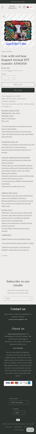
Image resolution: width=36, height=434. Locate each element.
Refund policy (30, 424)
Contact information (19, 429)
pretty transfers (10, 424)
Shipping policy (18, 427)
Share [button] (5, 255)
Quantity (3, 74)
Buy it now (18, 90)
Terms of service (28, 427)
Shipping (10, 70)
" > (11, 106)
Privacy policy (8, 427)
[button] (2, 7)
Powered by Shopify (20, 424)
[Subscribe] (30, 298)
